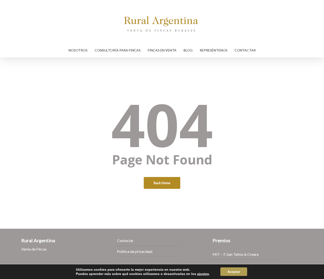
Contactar (125, 240)
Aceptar (233, 272)
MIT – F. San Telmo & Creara (236, 254)
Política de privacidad (134, 251)
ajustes (203, 274)
